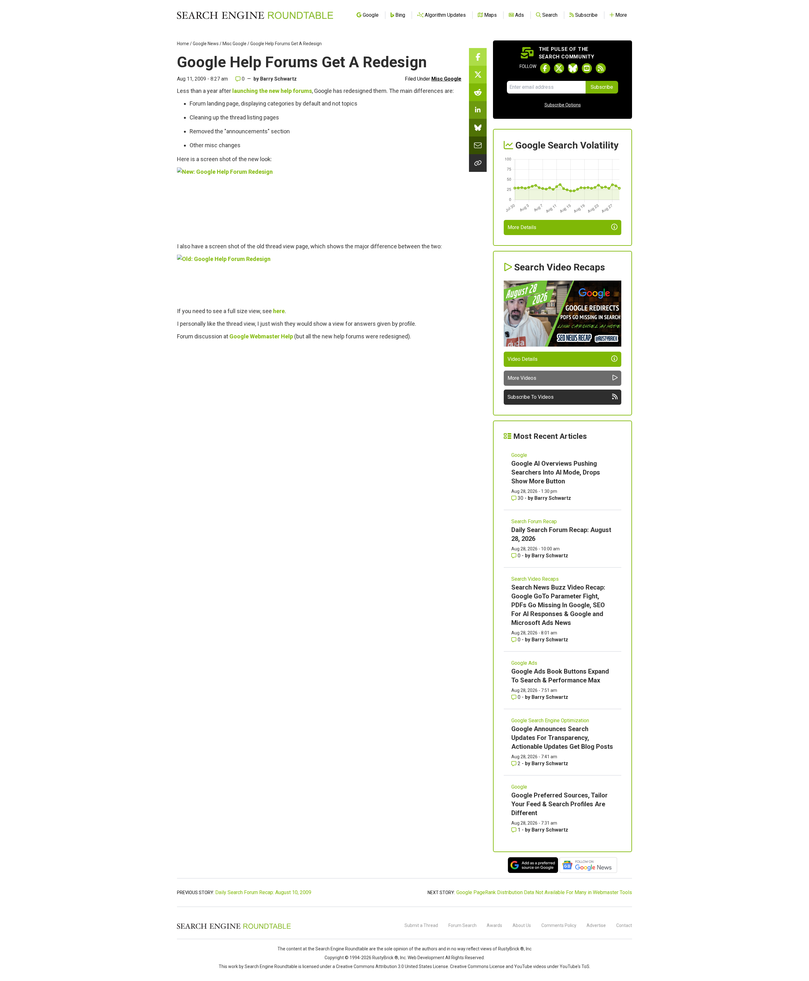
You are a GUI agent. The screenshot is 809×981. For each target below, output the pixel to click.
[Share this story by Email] (478, 145)
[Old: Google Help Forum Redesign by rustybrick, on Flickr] (243, 278)
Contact (624, 925)
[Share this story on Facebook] (478, 57)
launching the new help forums (272, 91)
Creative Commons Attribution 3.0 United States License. (392, 966)
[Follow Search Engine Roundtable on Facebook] (545, 68)
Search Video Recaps (535, 579)
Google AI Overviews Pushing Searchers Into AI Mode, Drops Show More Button (555, 472)
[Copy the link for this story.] (478, 163)
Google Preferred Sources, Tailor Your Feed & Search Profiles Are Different (559, 804)
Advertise (596, 925)
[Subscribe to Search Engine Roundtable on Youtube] (587, 68)
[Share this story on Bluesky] (478, 127)
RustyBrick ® (385, 957)
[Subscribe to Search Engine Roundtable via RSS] (601, 68)
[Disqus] (319, 431)
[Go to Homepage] (255, 15)
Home (183, 43)
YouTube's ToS (574, 966)
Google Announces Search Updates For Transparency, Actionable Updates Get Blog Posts (562, 737)
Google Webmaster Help (261, 336)
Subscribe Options (562, 104)
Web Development (426, 957)
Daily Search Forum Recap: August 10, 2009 (263, 892)
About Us (522, 925)
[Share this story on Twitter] (478, 74)
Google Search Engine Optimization (550, 721)
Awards (494, 925)
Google (519, 455)
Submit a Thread (421, 925)
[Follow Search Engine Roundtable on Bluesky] (573, 68)
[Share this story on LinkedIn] (478, 110)
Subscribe (602, 87)
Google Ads (524, 663)
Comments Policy (558, 925)
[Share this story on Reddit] (478, 92)
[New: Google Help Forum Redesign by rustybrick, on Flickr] (256, 202)
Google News (206, 43)
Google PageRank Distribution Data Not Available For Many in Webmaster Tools (544, 892)
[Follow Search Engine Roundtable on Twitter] (559, 68)
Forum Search (462, 925)
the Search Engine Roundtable (338, 948)
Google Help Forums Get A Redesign (286, 43)
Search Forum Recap (534, 521)
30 (520, 498)
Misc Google (234, 43)
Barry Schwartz (278, 79)
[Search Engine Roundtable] (234, 928)
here (279, 311)
